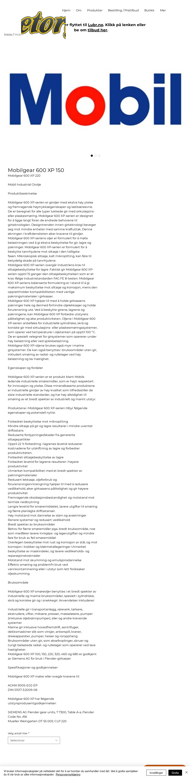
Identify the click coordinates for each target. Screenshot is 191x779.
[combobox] (34, 740)
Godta (175, 773)
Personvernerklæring (68, 774)
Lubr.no (95, 25)
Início (8, 34)
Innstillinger (156, 773)
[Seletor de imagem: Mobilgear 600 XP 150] (92, 155)
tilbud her (97, 30)
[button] (94, 10)
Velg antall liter (18, 733)
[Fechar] (186, 772)
